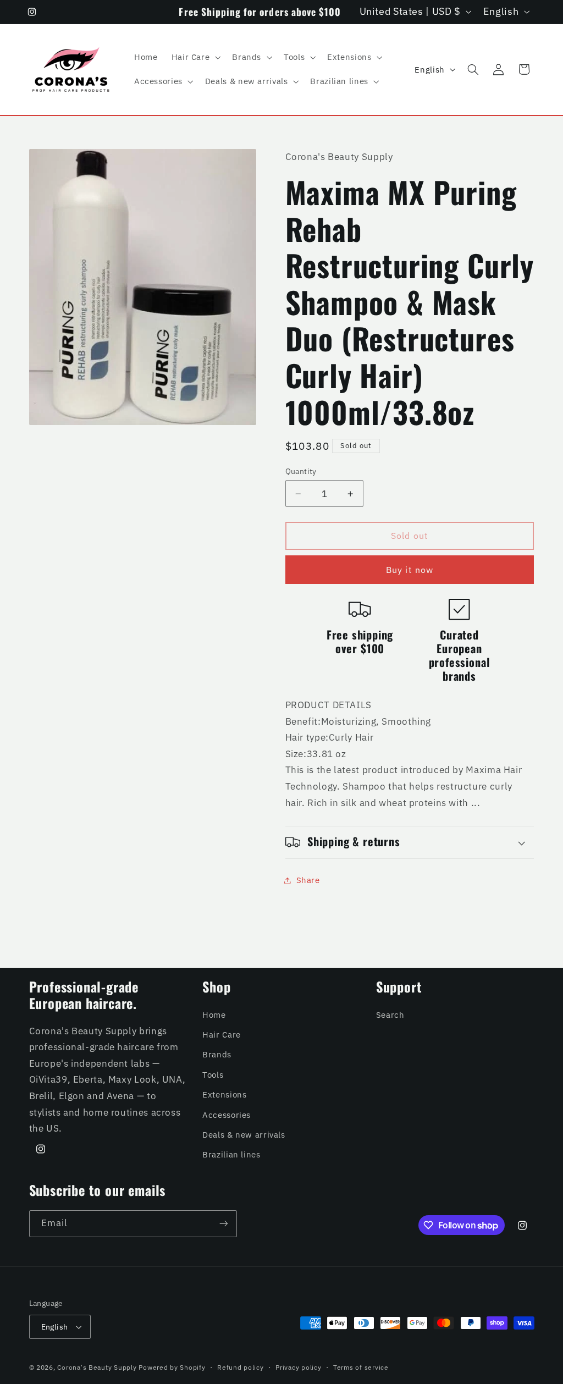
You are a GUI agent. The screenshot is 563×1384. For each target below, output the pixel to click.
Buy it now (409, 569)
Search (390, 1015)
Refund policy (240, 1367)
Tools (212, 1074)
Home (214, 1015)
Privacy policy (298, 1367)
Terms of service (361, 1367)
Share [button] (308, 880)
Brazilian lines (231, 1154)
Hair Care (221, 1034)
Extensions (224, 1094)
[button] (194, 57)
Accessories (226, 1115)
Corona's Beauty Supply (96, 1367)
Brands (216, 1054)
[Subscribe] (223, 1223)
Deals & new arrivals (243, 1134)
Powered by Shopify (172, 1367)
